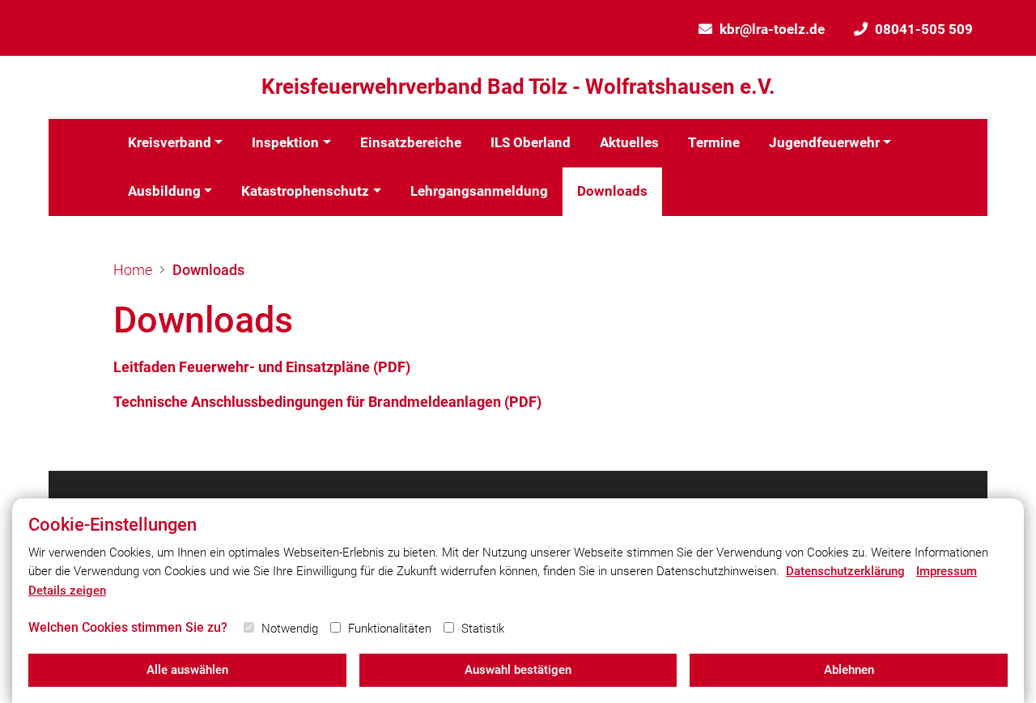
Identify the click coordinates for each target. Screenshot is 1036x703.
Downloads (612, 191)
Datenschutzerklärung (845, 571)
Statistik (482, 628)
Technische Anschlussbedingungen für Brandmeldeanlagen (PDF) (327, 401)
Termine (714, 142)
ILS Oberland (530, 142)
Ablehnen (849, 670)
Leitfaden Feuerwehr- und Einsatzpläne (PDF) (261, 366)
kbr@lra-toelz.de (772, 29)
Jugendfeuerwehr (824, 142)
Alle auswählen (187, 670)
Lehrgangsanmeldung (479, 191)
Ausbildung (164, 191)
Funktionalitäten (389, 628)
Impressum (946, 571)
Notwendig (289, 628)
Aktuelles (629, 142)
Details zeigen (67, 590)
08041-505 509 (924, 29)
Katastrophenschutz (305, 191)
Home (132, 269)
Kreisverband (169, 142)
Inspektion (285, 142)
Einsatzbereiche (410, 142)
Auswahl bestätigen (518, 670)
